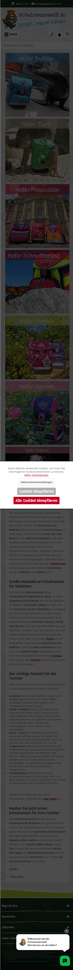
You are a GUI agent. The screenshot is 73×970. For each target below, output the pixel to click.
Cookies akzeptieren (36, 491)
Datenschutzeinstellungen (36, 482)
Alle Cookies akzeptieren (36, 500)
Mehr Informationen (36, 475)
